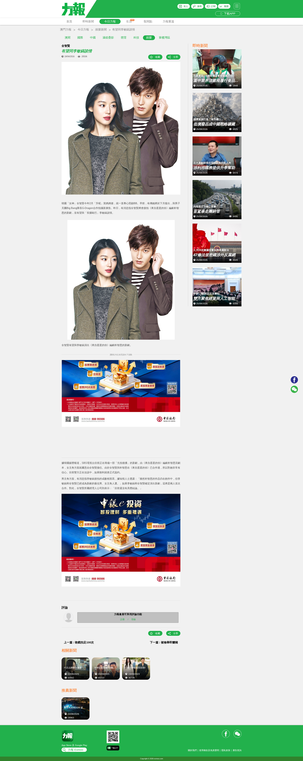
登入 (186, 6)
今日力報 (110, 21)
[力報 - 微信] (294, 389)
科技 (136, 37)
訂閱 (213, 6)
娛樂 (149, 37)
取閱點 (148, 21)
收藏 (157, 57)
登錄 (133, 619)
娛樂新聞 (101, 29)
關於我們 (192, 750)
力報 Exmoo (75, 749)
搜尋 (199, 6)
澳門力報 (65, 29)
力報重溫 (168, 21)
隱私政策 (225, 750)
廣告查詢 (237, 750)
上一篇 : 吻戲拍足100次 (79, 642)
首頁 (69, 21)
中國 (93, 37)
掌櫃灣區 (164, 37)
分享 (175, 57)
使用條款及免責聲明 (209, 750)
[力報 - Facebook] (294, 380)
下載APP (228, 13)
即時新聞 (88, 21)
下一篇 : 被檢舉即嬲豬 (164, 642)
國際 (80, 37)
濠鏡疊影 (108, 37)
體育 (124, 37)
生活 (130, 21)
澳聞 (67, 37)
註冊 (122, 619)
